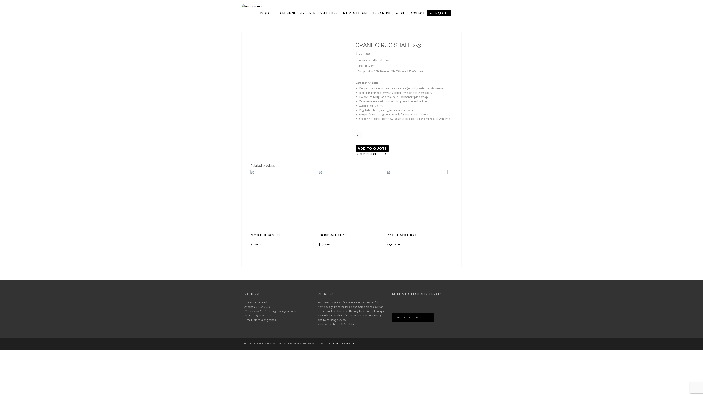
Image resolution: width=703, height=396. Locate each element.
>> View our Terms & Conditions (337, 324)
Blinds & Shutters (323, 13)
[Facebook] (453, 11)
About (401, 13)
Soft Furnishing (291, 13)
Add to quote (372, 148)
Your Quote (439, 13)
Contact (418, 13)
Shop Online (381, 13)
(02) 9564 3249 (262, 315)
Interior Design (354, 13)
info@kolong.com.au (265, 320)
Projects (267, 13)
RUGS (383, 153)
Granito (374, 153)
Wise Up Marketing (345, 343)
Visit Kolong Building (412, 317)
